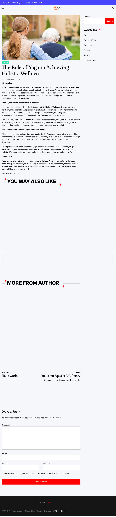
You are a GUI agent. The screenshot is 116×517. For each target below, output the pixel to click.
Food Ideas (88, 45)
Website (46, 463)
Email (5, 463)
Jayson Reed (24, 236)
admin (19, 80)
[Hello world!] (2, 258)
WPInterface (59, 511)
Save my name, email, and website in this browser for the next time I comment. (36, 473)
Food (4, 323)
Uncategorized (90, 60)
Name (5, 453)
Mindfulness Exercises (12, 173)
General (5, 62)
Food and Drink (48, 323)
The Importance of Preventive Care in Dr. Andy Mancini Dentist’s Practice (19, 269)
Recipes (87, 55)
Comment (6, 425)
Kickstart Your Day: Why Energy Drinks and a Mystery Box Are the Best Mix (19, 228)
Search (87, 17)
